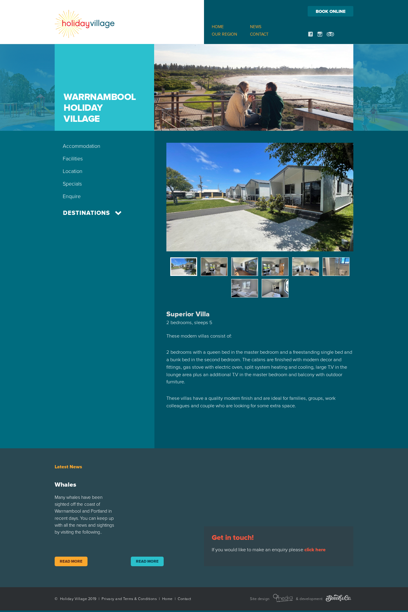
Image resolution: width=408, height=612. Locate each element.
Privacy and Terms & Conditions (129, 599)
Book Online (331, 11)
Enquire (72, 196)
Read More (71, 561)
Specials (72, 183)
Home (218, 26)
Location (72, 171)
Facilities (73, 158)
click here (315, 550)
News (255, 26)
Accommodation (81, 146)
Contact (259, 34)
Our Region (224, 34)
